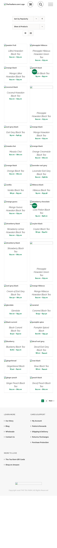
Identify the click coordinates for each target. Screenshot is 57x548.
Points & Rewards (39, 426)
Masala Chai (16, 151)
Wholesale (10, 432)
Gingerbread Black (16, 366)
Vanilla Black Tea (15, 190)
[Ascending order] (42, 19)
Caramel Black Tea (41, 310)
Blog (7, 426)
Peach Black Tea (41, 73)
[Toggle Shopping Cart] (30, 4)
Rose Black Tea (41, 366)
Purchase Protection (40, 442)
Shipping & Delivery (40, 432)
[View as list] (30, 33)
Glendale (15, 310)
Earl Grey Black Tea (15, 132)
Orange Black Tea (15, 171)
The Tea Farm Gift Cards (15, 459)
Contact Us (10, 437)
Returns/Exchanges (40, 437)
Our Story (9, 421)
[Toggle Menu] (50, 4)
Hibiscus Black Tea (41, 190)
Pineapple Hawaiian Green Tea (41, 272)
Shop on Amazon (12, 465)
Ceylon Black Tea (41, 229)
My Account (37, 421)
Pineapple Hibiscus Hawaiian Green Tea (41, 54)
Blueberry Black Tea (15, 347)
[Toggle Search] (40, 4)
